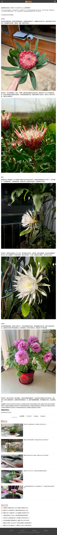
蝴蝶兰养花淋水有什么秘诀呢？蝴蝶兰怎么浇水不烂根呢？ (36, 455)
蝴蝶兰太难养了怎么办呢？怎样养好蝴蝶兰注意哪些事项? (17, 523)
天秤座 (46, 404)
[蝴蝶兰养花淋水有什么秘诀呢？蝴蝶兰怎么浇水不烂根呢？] (12, 461)
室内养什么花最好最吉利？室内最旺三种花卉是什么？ (35, 424)
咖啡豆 (2, 405)
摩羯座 (35, 404)
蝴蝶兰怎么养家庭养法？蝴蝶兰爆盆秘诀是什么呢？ (16, 510)
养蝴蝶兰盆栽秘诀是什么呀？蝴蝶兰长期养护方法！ (16, 507)
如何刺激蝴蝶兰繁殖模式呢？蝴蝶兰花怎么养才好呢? (16, 520)
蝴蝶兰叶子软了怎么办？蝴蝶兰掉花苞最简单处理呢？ (35, 470)
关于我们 (11, 530)
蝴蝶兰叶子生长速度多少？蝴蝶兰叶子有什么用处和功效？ (17, 525)
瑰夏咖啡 (11, 405)
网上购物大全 (17, 404)
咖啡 (49, 404)
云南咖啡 (7, 405)
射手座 (38, 404)
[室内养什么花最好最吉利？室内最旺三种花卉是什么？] (12, 430)
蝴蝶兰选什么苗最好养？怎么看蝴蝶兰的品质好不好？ (16, 513)
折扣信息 (12, 404)
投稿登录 (46, 530)
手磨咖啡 (32, 405)
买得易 (7, 404)
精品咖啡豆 (38, 405)
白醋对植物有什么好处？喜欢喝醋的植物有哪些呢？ (16, 515)
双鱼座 (27, 404)
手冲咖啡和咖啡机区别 (24, 405)
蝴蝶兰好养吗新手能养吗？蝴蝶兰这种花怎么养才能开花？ (36, 439)
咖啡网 (42, 405)
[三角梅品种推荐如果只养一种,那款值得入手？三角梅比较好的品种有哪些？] (12, 492)
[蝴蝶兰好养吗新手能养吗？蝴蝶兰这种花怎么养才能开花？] (12, 445)
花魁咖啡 (52, 404)
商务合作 (23, 530)
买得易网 (23, 404)
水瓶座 (31, 404)
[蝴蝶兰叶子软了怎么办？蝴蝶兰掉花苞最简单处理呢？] (12, 476)
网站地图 (34, 530)
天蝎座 (42, 404)
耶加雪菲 (16, 405)
